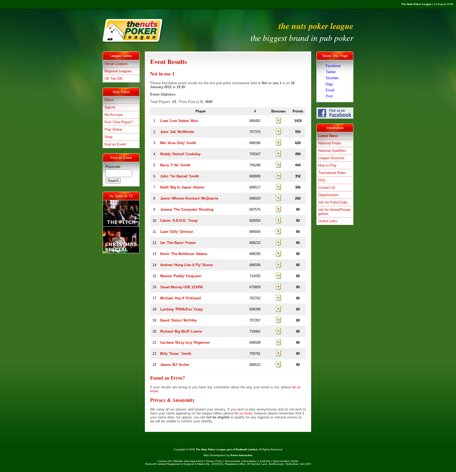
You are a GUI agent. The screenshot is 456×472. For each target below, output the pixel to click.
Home (108, 100)
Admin (295, 461)
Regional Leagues (118, 71)
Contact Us (326, 188)
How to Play (327, 165)
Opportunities (328, 195)
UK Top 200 (113, 79)
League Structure (331, 158)
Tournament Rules (332, 173)
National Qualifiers (332, 151)
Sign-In (109, 107)
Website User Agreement (188, 461)
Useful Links (327, 221)
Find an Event (115, 144)
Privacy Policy (214, 461)
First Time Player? (118, 122)
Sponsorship (232, 461)
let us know (243, 413)
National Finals (329, 143)
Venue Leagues (116, 64)
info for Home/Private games (334, 212)
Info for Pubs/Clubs (333, 202)
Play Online (113, 129)
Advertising (249, 461)
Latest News (328, 136)
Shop (108, 137)
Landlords (264, 461)
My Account (113, 115)
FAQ (321, 180)
